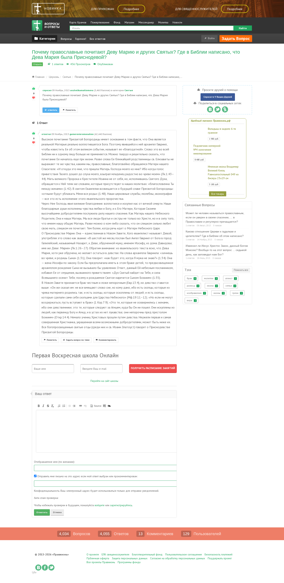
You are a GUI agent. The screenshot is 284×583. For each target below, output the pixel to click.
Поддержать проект (220, 558)
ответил (46, 134)
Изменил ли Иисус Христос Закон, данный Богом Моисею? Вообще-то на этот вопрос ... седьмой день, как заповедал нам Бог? (217, 250)
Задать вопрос (236, 38)
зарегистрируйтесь (121, 505)
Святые (118, 64)
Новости (177, 22)
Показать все (241, 270)
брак (191, 278)
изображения (196, 293)
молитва (210, 278)
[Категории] (44, 38)
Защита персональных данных (129, 558)
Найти (243, 28)
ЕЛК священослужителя (115, 554)
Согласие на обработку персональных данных (177, 558)
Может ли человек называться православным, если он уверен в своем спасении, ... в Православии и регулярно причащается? (215, 217)
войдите (100, 505)
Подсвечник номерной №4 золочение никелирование (206, 149)
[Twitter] (217, 108)
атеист (230, 278)
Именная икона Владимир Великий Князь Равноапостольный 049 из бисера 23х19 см (223, 172)
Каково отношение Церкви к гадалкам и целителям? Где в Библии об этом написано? (215, 233)
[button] (38, 406)
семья (230, 285)
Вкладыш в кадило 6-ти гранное (222, 130)
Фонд (117, 22)
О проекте (93, 554)
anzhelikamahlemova (81, 90)
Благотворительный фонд (147, 554)
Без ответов (97, 39)
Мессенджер (146, 22)
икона (212, 285)
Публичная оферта (98, 558)
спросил (47, 90)
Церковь (54, 77)
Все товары (217, 193)
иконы (218, 293)
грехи (237, 293)
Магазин (129, 22)
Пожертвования (100, 22)
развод (192, 285)
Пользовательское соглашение (183, 554)
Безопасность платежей (218, 554)
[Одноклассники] (225, 108)
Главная (39, 77)
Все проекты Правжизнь (101, 562)
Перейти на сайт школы (104, 381)
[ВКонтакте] (210, 108)
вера (191, 300)
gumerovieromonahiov (82, 134)
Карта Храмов (78, 22)
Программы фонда (129, 562)
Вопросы (66, 39)
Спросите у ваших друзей (217, 96)
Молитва (163, 22)
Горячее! (80, 39)
